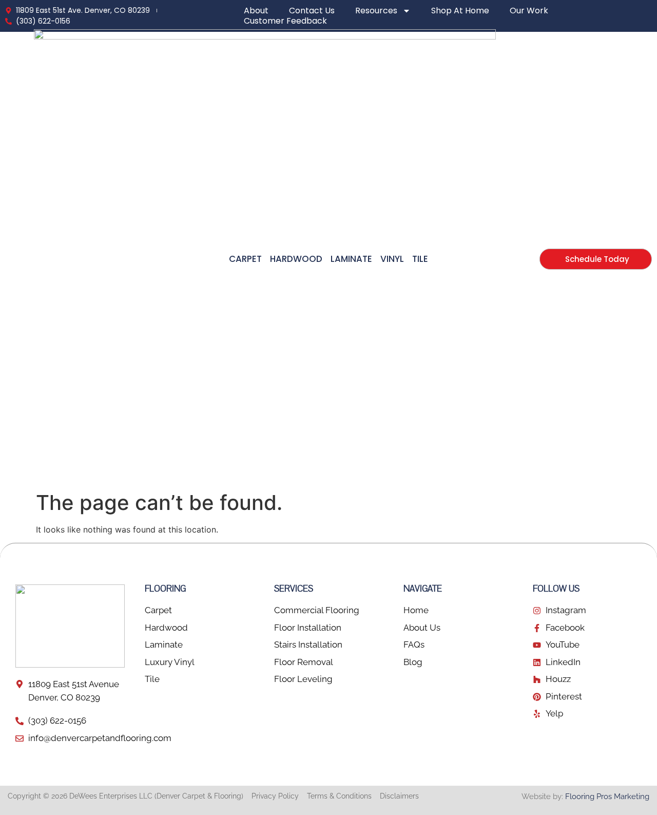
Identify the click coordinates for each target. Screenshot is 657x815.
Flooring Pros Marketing (607, 796)
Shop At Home (460, 11)
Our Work (529, 11)
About (256, 11)
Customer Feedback (285, 21)
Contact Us (312, 11)
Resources (376, 11)
